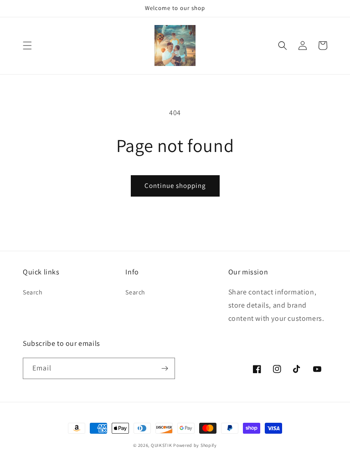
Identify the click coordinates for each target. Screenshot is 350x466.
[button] (27, 45)
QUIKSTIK (161, 445)
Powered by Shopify (195, 445)
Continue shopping (175, 185)
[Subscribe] (164, 368)
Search (33, 292)
